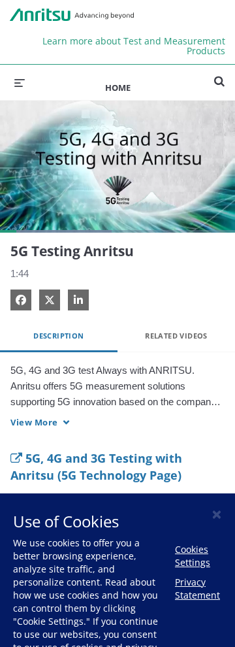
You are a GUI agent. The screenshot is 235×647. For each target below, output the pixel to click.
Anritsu (72, 15)
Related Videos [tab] (176, 335)
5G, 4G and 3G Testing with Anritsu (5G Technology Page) (96, 466)
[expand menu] (19, 82)
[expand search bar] (219, 76)
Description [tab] (58, 335)
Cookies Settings (192, 556)
